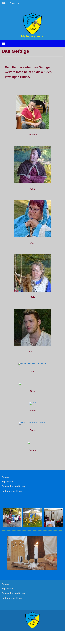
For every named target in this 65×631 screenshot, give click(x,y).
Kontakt (6, 477)
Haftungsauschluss (12, 491)
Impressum (8, 481)
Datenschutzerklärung (13, 486)
